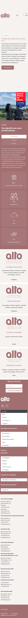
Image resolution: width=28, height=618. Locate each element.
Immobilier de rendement (9, 480)
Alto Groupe (5, 420)
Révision (4, 461)
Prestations (5, 490)
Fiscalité (4, 464)
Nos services (5, 433)
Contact (4, 417)
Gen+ (3, 442)
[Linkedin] (2, 406)
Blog (3, 414)
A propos (4, 423)
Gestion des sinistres (8, 439)
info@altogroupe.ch (5, 513)
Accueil (4, 411)
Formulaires (5, 445)
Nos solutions (6, 436)
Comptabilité (5, 458)
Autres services (6, 467)
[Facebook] (7, 406)
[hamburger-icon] (17, 15)
